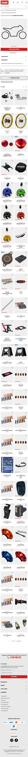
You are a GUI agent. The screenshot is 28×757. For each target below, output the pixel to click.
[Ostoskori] (26, 2)
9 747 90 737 (15, 657)
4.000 (21, 292)
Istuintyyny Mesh (7, 178)
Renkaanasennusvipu (7, 522)
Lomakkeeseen (7, 72)
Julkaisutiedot (4, 696)
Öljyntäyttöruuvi (21, 154)
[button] (26, 7)
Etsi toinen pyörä (13, 52)
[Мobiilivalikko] (2, 7)
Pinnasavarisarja (21, 544)
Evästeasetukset (4, 710)
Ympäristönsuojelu (5, 708)
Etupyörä (20, 131)
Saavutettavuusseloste (5, 706)
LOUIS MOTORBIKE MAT (7, 385)
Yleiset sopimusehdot (5, 698)
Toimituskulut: (7, 751)
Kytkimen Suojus (21, 178)
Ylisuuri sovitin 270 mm (21, 107)
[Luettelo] (26, 87)
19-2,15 (7, 131)
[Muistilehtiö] (22, 2)
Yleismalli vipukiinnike (7, 544)
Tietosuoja (3, 700)
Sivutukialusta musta (21, 499)
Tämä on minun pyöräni (14, 49)
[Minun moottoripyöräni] (18, 2)
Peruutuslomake (4, 704)
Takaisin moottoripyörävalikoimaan (9, 12)
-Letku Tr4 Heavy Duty (21, 316)
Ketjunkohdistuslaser (21, 522)
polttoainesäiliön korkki (7, 200)
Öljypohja (21, 269)
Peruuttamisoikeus (5, 702)
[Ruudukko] (24, 86)
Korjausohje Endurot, (7, 475)
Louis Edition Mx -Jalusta (7, 362)
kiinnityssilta (20, 385)
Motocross (21, 362)
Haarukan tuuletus (20, 635)
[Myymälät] (13, 2)
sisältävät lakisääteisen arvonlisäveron (15, 750)
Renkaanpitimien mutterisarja (7, 407)
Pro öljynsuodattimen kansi (7, 269)
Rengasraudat (7, 316)
